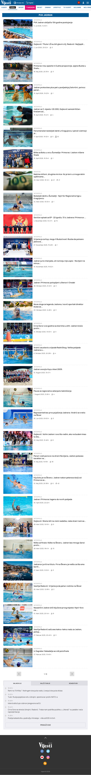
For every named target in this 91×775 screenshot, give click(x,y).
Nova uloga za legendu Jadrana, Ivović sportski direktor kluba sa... (58, 305)
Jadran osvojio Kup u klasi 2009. (48, 369)
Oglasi (31, 3)
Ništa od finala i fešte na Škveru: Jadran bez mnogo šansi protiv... (59, 543)
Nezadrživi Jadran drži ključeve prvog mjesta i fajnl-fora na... (58, 608)
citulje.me (20, 3)
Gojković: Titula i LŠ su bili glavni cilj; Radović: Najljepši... (59, 44)
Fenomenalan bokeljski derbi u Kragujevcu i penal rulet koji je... (60, 132)
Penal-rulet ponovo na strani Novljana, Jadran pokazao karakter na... (58, 457)
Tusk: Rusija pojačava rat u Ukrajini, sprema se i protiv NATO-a (33, 697)
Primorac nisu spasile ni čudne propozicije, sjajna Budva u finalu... (60, 67)
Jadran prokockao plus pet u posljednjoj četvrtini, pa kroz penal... (59, 88)
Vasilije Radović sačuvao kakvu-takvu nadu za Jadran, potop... (58, 630)
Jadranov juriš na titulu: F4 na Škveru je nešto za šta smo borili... (59, 565)
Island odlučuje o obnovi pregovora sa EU (24, 703)
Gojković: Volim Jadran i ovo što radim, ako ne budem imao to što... (60, 435)
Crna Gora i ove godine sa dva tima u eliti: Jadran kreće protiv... (58, 327)
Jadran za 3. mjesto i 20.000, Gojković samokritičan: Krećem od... (57, 110)
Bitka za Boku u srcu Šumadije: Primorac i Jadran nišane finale (59, 153)
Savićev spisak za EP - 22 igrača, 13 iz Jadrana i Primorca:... (60, 217)
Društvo (37, 171)
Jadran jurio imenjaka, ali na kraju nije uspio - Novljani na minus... (59, 262)
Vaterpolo (38, 20)
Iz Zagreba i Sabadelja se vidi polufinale (51, 651)
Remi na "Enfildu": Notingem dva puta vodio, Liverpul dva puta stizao (35, 691)
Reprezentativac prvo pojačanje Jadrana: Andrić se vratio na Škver (59, 413)
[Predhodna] (19, 674)
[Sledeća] (72, 674)
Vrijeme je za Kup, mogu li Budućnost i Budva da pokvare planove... (59, 240)
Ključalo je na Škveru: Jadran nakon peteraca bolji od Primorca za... (57, 478)
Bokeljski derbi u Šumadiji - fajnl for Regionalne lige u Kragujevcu (57, 197)
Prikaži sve (45, 725)
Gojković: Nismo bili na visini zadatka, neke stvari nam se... (60, 521)
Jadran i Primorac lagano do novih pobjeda (53, 499)
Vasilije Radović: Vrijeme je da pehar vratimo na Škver (58, 586)
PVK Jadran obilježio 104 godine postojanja (53, 22)
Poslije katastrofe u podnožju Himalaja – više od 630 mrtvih (31, 718)
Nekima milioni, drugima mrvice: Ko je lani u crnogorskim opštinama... (59, 175)
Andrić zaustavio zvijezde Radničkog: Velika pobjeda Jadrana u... (57, 348)
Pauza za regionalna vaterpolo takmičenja (52, 391)
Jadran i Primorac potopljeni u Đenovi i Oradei (54, 282)
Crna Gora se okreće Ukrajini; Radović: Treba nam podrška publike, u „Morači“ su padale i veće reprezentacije (45, 710)
